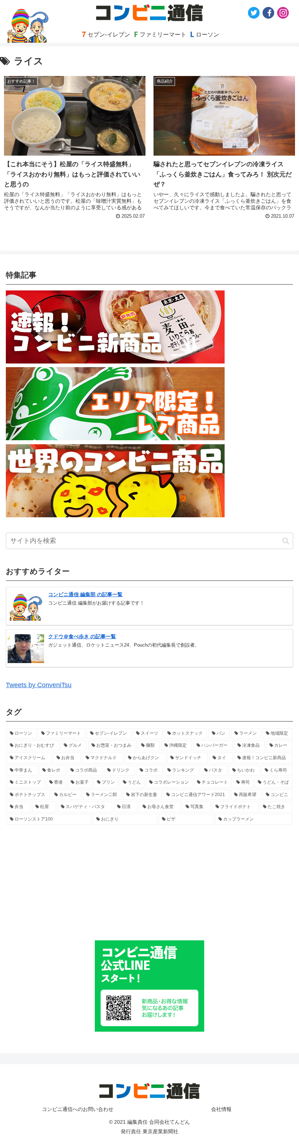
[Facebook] (268, 13)
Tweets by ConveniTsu (38, 685)
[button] (285, 541)
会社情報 (221, 1109)
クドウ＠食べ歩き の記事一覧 (82, 636)
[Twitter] (254, 13)
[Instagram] (283, 13)
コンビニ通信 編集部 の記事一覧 (85, 594)
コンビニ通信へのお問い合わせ (77, 1109)
